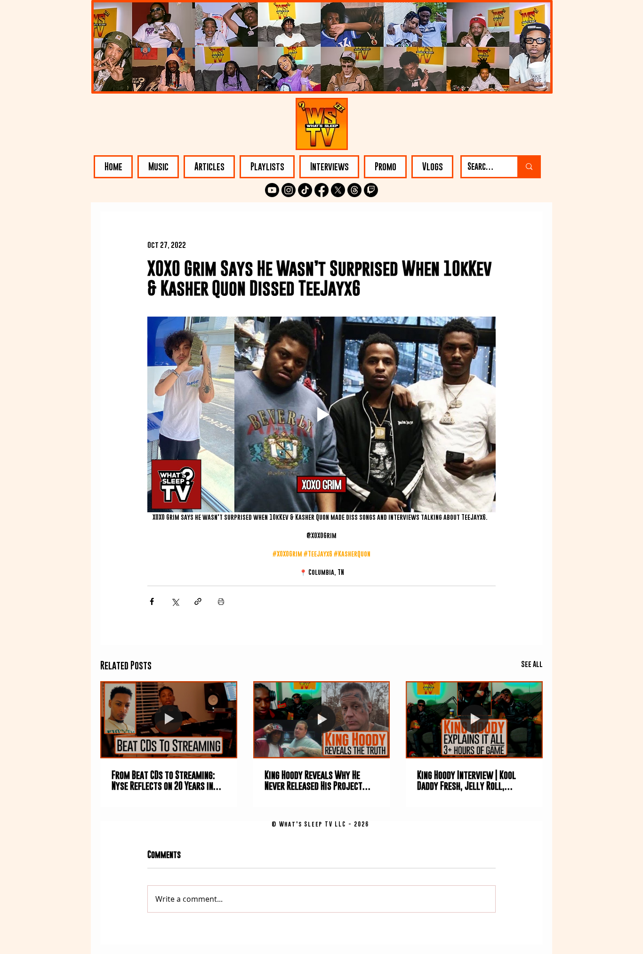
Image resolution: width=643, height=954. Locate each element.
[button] (158, 166)
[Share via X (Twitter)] (174, 601)
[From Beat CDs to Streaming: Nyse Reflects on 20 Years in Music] (168, 719)
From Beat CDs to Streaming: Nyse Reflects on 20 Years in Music (163, 780)
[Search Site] (528, 167)
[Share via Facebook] (151, 601)
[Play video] (321, 414)
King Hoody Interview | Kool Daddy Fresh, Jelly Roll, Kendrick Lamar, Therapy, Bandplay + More (466, 780)
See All (532, 664)
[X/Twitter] (338, 190)
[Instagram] (288, 190)
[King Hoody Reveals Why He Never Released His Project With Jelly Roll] (321, 719)
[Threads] (354, 190)
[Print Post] (221, 601)
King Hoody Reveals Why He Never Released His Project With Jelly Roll (313, 780)
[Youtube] (272, 190)
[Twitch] (371, 190)
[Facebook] (321, 190)
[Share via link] (197, 601)
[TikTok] (305, 190)
